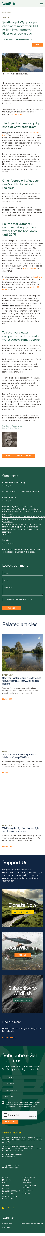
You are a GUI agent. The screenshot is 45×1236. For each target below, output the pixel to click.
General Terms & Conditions (9, 1197)
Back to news (24, 455)
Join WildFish (28, 1182)
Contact (6, 1188)
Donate (25, 1180)
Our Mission (27, 1190)
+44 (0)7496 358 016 (11, 1166)
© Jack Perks (6, 1227)
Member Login (28, 1177)
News (4, 1182)
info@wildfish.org (10, 1168)
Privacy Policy (8, 1157)
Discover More (9, 1038)
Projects (6, 1180)
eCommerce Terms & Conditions (11, 1192)
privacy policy (28, 599)
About (5, 1177)
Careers (26, 1193)
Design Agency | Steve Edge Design (32, 1224)
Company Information (12, 1155)
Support (6, 1185)
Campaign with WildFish (29, 1186)
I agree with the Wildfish (19, 599)
